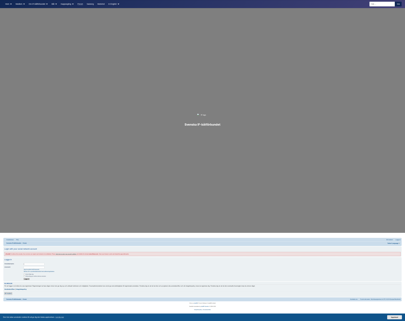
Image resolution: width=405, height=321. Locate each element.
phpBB (195, 303)
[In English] (118, 4)
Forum (80, 4)
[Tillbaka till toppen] (402, 318)
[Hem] (10, 4)
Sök (398, 4)
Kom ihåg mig (29, 274)
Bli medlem (8, 293)
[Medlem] (23, 4)
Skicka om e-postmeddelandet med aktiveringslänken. (39, 271)
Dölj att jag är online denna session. (35, 276)
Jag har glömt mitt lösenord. (31, 269)
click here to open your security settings (66, 254)
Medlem (19, 4)
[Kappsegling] (72, 4)
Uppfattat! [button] (394, 317)
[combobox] (382, 4)
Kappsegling (66, 4)
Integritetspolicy (21, 289)
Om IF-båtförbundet (37, 4)
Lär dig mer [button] (59, 317)
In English (112, 4)
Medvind (101, 4)
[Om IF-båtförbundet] (46, 4)
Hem (7, 4)
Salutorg (90, 4)
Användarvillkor (9, 289)
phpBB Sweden (205, 306)
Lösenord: (7, 267)
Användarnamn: (9, 264)
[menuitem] (16, 239)
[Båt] (55, 4)
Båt (53, 4)
